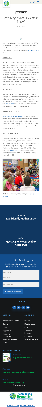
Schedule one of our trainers (13, 116)
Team (5, 327)
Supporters (7, 331)
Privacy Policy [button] (27, 405)
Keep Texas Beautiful (6, 3)
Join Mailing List (13, 291)
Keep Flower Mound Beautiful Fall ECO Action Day (18, 372)
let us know (10, 104)
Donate (27, 321)
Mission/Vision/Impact (11, 321)
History (5, 324)
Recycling (21, 13)
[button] (38, 2)
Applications (14, 150)
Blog (26, 327)
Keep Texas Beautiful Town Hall (22, 358)
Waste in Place (33, 50)
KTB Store (28, 336)
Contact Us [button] (13, 405)
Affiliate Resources (31, 340)
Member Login (29, 324)
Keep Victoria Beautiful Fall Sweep (13, 382)
